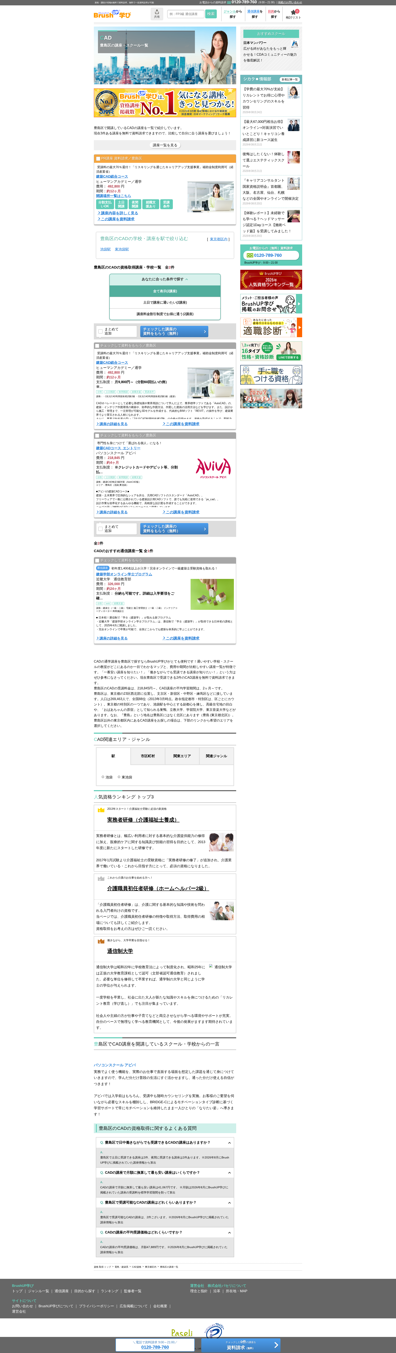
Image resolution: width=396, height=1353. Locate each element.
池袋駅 (105, 249)
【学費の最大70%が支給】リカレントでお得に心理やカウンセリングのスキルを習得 (264, 100)
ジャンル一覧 (38, 1291)
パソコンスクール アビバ (115, 1065)
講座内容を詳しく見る (119, 213)
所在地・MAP (236, 1291)
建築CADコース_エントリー (118, 448)
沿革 (216, 1291)
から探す (233, 13)
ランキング (109, 1291)
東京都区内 (218, 239)
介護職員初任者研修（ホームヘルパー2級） (158, 888)
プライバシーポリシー (96, 1306)
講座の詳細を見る (114, 424)
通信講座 (62, 1291)
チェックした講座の (161, 331)
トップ (17, 1291)
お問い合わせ (22, 1306)
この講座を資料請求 (117, 219)
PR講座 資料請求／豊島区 (121, 158)
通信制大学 (120, 951)
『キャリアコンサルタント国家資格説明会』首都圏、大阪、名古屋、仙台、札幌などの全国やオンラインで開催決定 (271, 191)
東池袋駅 (122, 249)
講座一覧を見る (165, 145)
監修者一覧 (132, 1291)
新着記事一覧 (290, 79)
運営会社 (19, 1311)
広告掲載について (134, 1306)
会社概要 (160, 1306)
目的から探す (84, 1291)
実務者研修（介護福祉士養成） (143, 820)
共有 (157, 16)
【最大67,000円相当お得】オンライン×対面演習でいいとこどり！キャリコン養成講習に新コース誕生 (264, 133)
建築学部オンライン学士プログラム (124, 574)
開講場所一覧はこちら (113, 196)
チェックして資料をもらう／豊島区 (128, 345)
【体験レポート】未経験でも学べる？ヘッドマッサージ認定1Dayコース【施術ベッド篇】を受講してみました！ (267, 224)
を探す (255, 13)
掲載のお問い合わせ (290, 2)
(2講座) (165, 291)
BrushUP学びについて (56, 1306)
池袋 (109, 777)
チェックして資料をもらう (121, 560)
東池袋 (127, 777)
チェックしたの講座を (241, 1345)
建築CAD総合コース (112, 176)
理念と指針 (199, 1291)
